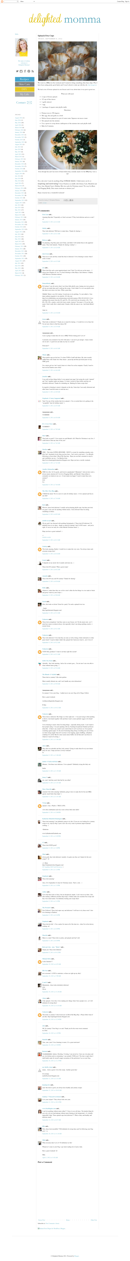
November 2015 (19, 137)
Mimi (44, 854)
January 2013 (19, 220)
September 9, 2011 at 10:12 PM (51, 952)
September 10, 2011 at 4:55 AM (51, 964)
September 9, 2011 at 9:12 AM (51, 613)
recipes (45, 203)
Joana (44, 319)
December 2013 (19, 193)
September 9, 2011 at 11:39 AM (51, 771)
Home (68, 1220)
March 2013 (18, 215)
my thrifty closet (47, 1067)
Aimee (44, 998)
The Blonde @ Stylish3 (49, 674)
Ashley (44, 892)
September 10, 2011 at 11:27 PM (51, 1061)
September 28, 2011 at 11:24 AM (51, 1134)
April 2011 (18, 270)
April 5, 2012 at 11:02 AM (50, 1157)
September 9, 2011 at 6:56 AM (51, 417)
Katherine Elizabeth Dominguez (52, 819)
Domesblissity (46, 283)
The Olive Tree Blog (48, 491)
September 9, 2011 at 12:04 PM (51, 812)
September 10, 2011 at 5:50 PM (51, 1045)
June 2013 (18, 207)
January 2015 (19, 161)
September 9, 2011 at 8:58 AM (51, 581)
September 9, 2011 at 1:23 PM (51, 870)
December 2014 (19, 164)
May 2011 (18, 268)
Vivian (44, 803)
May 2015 (18, 152)
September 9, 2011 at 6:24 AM (51, 247)
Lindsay (44, 546)
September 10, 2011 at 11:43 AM (51, 1006)
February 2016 (19, 130)
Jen (43, 268)
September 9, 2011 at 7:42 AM (51, 443)
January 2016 (19, 132)
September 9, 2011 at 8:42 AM (51, 569)
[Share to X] (69, 200)
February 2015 (19, 159)
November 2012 (19, 224)
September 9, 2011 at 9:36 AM (51, 668)
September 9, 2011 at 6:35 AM (51, 261)
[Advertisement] (67, 1213)
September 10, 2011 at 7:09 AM (51, 976)
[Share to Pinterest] (72, 200)
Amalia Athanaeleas (48, 469)
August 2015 (18, 144)
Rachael (44, 1051)
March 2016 (18, 127)
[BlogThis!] (67, 200)
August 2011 (18, 261)
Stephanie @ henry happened (51, 398)
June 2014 (18, 178)
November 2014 (19, 166)
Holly (44, 588)
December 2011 (19, 251)
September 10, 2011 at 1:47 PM (51, 1033)
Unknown (45, 619)
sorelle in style (46, 521)
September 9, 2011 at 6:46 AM (51, 370)
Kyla (43, 505)
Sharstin (45, 935)
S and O (44, 982)
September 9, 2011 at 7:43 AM (51, 463)
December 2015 (19, 135)
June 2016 (18, 120)
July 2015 (18, 147)
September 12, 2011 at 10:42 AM (51, 1090)
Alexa (44, 746)
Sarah (44, 601)
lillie (43, 1126)
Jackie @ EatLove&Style (50, 761)
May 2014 (18, 181)
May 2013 (18, 210)
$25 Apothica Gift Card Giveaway (52, 867)
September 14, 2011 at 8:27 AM (51, 1120)
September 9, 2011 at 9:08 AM (51, 595)
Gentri (44, 560)
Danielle (44, 1039)
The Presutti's (46, 908)
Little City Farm (47, 661)
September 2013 (19, 200)
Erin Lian (45, 214)
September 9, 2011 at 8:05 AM (51, 514)
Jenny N (44, 777)
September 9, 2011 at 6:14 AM (51, 222)
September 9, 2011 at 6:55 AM (51, 406)
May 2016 (18, 123)
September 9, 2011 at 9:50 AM (51, 684)
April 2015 (18, 154)
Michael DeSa (46, 959)
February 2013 (19, 217)
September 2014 (19, 171)
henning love (46, 1085)
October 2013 (19, 198)
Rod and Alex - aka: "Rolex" (51, 947)
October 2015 (19, 140)
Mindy (44, 355)
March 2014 (18, 186)
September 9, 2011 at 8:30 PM (51, 941)
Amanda (45, 576)
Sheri (44, 436)
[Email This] (65, 200)
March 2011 (18, 273)
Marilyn (44, 449)
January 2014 (19, 191)
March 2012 (18, 244)
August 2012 (18, 232)
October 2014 (19, 169)
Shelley (44, 228)
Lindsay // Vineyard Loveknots (51, 1097)
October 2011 (19, 256)
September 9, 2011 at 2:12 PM (51, 901)
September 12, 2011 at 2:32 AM (51, 1078)
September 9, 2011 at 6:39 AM (51, 326)
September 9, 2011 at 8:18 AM (51, 554)
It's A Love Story (47, 424)
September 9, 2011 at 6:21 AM (51, 234)
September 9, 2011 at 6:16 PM (51, 915)
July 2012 (18, 234)
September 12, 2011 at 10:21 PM (51, 1102)
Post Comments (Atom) (52, 1223)
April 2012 (18, 241)
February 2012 (19, 246)
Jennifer (44, 376)
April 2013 (18, 212)
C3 (43, 842)
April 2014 (18, 183)
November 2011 (19, 253)
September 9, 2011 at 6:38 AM (51, 277)
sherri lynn (45, 254)
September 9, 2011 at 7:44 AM (51, 485)
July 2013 (18, 205)
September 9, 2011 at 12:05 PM (51, 836)
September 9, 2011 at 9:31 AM (51, 654)
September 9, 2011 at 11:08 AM (51, 755)
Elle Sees (45, 970)
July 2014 (18, 176)
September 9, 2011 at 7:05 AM (51, 429)
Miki (43, 1140)
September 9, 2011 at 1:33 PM (51, 885)
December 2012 (19, 222)
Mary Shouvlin (47, 789)
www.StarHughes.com (49, 1108)
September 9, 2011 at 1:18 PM (51, 848)
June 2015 (18, 149)
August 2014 (18, 173)
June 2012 (18, 237)
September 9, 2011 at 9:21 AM (51, 629)
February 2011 (19, 275)
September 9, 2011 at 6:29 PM (51, 929)
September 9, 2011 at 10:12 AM (51, 708)
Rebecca (44, 240)
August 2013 (18, 203)
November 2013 (19, 195)
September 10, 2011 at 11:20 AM (51, 992)
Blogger (76, 1256)
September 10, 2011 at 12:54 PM (51, 1019)
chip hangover (92, 85)
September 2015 (19, 142)
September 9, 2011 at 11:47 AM (51, 783)
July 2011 (18, 263)
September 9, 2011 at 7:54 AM (51, 498)
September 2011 (19, 258)
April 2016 (18, 125)
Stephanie (45, 876)
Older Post (94, 1220)
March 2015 (18, 156)
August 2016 (18, 118)
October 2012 (19, 227)
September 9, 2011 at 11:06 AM (51, 739)
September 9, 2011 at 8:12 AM (51, 540)
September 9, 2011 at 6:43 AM (51, 348)
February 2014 (19, 188)
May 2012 (18, 239)
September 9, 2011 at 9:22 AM (51, 642)
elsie (43, 1026)
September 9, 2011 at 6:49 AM (51, 392)
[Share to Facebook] (70, 200)
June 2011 (18, 266)
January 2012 (19, 249)
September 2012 (19, 229)
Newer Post (41, 1220)
